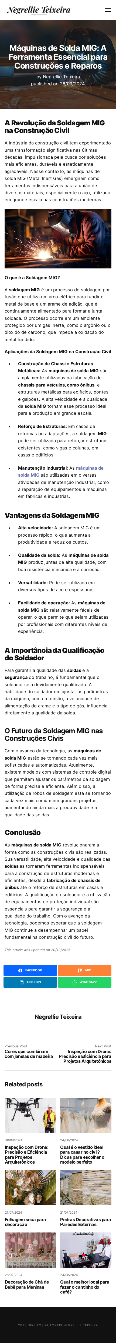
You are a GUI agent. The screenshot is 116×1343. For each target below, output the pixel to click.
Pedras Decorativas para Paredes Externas (85, 1222)
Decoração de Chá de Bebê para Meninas (27, 1284)
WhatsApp (88, 982)
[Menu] (104, 10)
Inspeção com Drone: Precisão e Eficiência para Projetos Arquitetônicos (85, 1056)
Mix (87, 970)
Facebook (33, 970)
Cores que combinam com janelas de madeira (29, 1054)
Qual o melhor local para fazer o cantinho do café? (84, 1287)
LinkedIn (33, 982)
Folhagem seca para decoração (25, 1222)
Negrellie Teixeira (61, 76)
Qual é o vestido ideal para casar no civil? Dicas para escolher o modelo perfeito (82, 1154)
